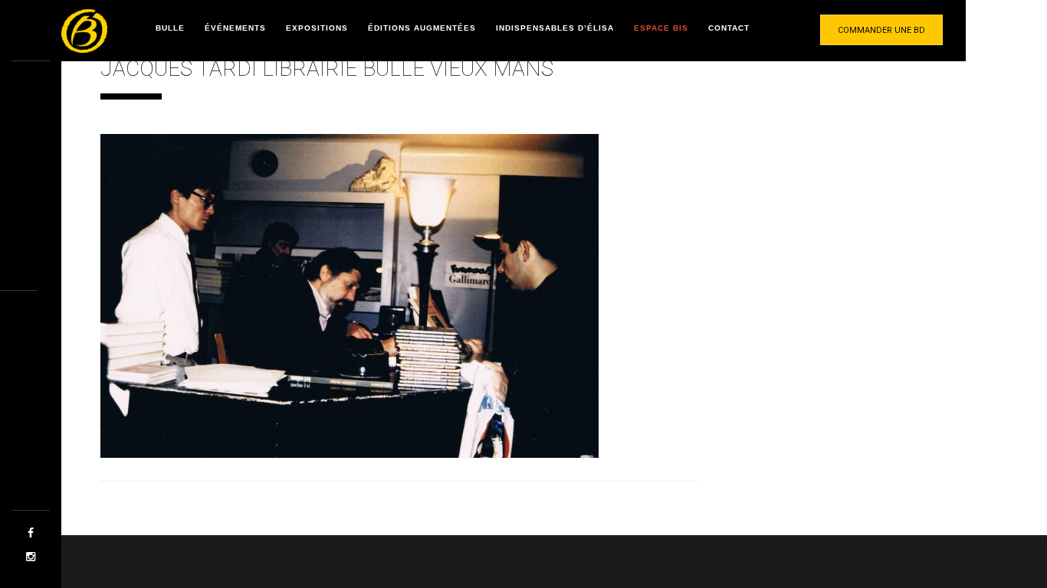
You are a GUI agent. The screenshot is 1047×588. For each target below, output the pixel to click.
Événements (235, 28)
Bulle (170, 28)
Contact (729, 28)
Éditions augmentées (422, 28)
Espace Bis (661, 28)
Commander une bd (881, 30)
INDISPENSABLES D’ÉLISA (555, 28)
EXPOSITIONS (317, 28)
